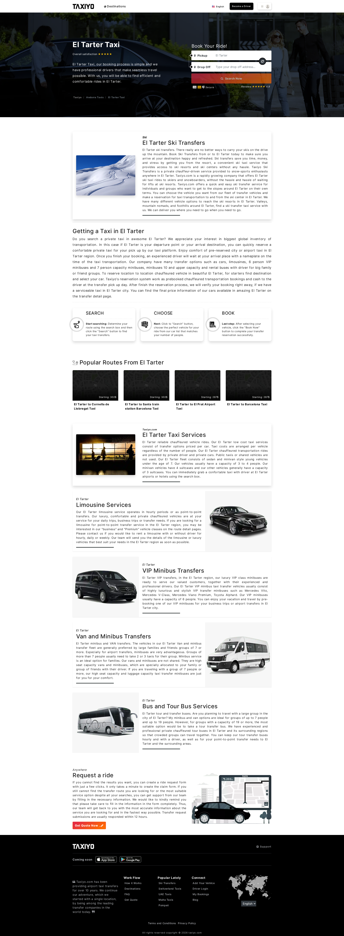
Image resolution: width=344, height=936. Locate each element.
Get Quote (131, 899)
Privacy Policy (187, 923)
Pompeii (164, 905)
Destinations (116, 6)
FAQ (127, 894)
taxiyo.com (195, 932)
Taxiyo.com (149, 429)
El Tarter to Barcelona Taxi (247, 404)
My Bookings (201, 894)
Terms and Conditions (162, 923)
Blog (195, 899)
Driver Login (200, 888)
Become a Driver (241, 6)
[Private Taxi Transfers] (83, 6)
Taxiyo (77, 97)
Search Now (233, 78)
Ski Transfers (167, 883)
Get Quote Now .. (88, 825)
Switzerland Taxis (170, 888)
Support (265, 846)
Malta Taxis (166, 899)
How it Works (133, 883)
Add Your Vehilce (204, 883)
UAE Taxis (165, 894)
